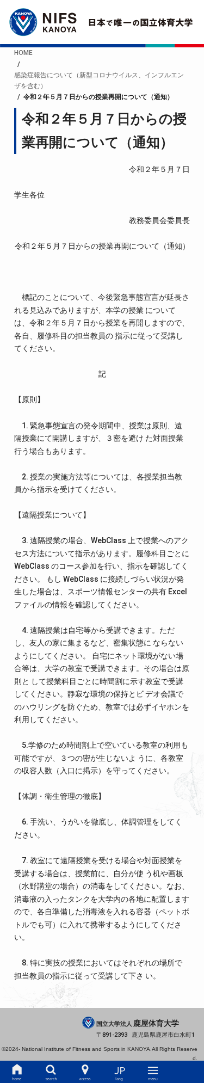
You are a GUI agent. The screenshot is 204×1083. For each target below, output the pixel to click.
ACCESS (85, 1072)
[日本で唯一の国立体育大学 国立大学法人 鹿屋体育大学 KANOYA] (102, 22)
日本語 (119, 1072)
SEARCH (51, 1072)
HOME (17, 1072)
